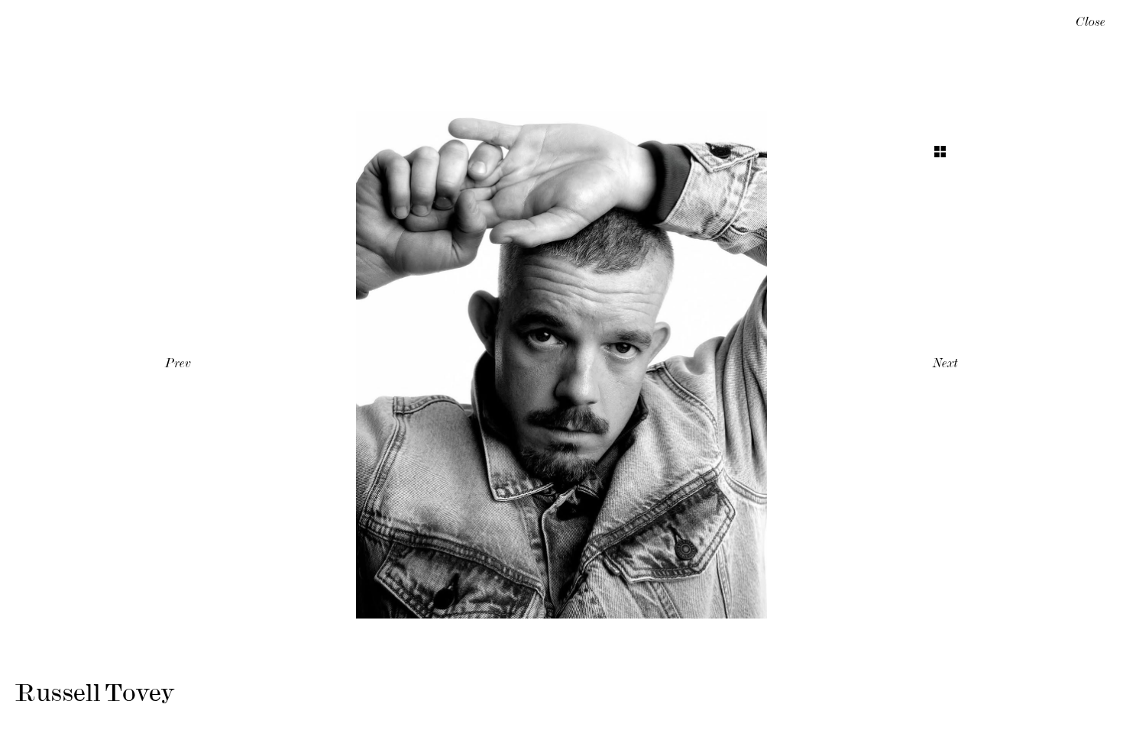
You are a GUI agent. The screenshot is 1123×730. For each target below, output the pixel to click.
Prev (178, 365)
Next (945, 365)
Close (1090, 24)
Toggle (940, 151)
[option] (561, 365)
